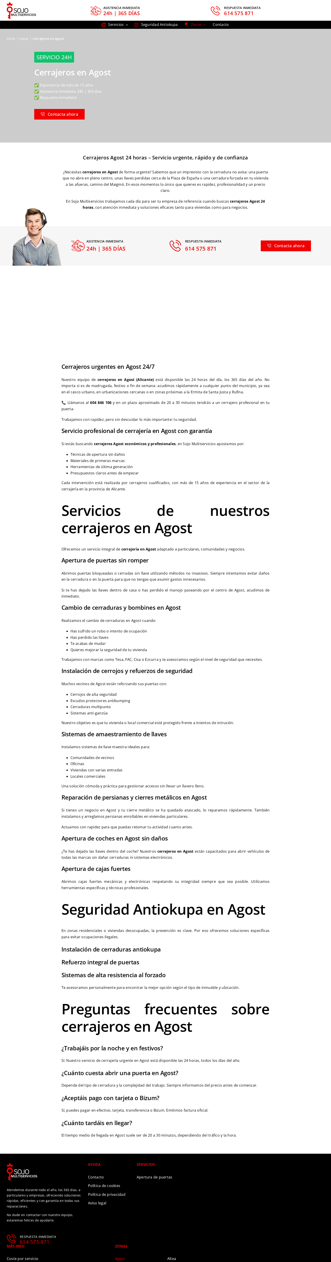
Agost (120, 1258)
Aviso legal (97, 1203)
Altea (171, 1258)
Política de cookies (104, 1185)
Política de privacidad (106, 1194)
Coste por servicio (22, 1258)
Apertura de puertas (154, 1177)
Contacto (96, 1177)
